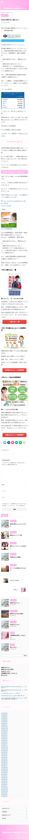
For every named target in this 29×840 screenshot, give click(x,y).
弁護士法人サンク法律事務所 (14, 435)
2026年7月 (4, 715)
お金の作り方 (6, 450)
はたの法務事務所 (6, 229)
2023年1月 (4, 786)
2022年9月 (4, 793)
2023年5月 (4, 779)
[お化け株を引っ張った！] (16, 442)
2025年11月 (4, 728)
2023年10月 (4, 771)
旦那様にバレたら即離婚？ (14, 835)
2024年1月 (4, 765)
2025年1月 (4, 745)
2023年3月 (4, 782)
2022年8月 (4, 794)
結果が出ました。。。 (16, 603)
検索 (25, 655)
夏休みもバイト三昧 (16, 535)
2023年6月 (4, 777)
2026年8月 (4, 713)
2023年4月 (4, 781)
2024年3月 (4, 762)
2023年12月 (4, 767)
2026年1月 (4, 725)
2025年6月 (4, 737)
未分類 (4, 818)
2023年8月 (4, 774)
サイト (3, 497)
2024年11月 (4, 749)
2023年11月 (4, 769)
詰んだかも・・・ (15, 647)
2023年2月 (4, 784)
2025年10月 (4, 730)
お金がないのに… (15, 624)
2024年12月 (4, 747)
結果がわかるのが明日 (16, 613)
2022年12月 (4, 787)
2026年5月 (4, 718)
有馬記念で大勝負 (15, 557)
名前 (3, 484)
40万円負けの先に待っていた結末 (8, 695)
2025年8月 (4, 733)
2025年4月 (4, 740)
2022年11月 (4, 789)
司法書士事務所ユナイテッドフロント (13, 44)
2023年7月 (4, 776)
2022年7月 (4, 796)
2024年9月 (4, 752)
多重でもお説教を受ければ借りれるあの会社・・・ (12, 686)
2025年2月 (4, 743)
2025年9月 (4, 732)
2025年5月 (4, 738)
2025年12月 (4, 726)
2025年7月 (4, 735)
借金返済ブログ (6, 815)
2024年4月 (4, 760)
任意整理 (4, 812)
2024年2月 (4, 764)
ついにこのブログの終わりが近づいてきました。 (12, 697)
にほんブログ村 (6, 205)
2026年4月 (4, 720)
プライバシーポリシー (18, 828)
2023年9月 (4, 772)
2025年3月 (4, 742)
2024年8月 (4, 754)
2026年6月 (4, 716)
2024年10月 (4, 750)
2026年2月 (4, 723)
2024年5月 (4, 759)
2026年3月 (4, 721)
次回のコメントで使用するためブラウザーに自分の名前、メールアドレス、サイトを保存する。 (14, 504)
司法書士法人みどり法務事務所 (14, 370)
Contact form (9, 828)
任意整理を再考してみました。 (9, 673)
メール (4, 491)
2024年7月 (4, 755)
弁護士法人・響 (14, 321)
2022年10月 (4, 791)
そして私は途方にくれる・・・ (8, 693)
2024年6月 (4, 757)
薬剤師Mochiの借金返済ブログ (14, 8)
